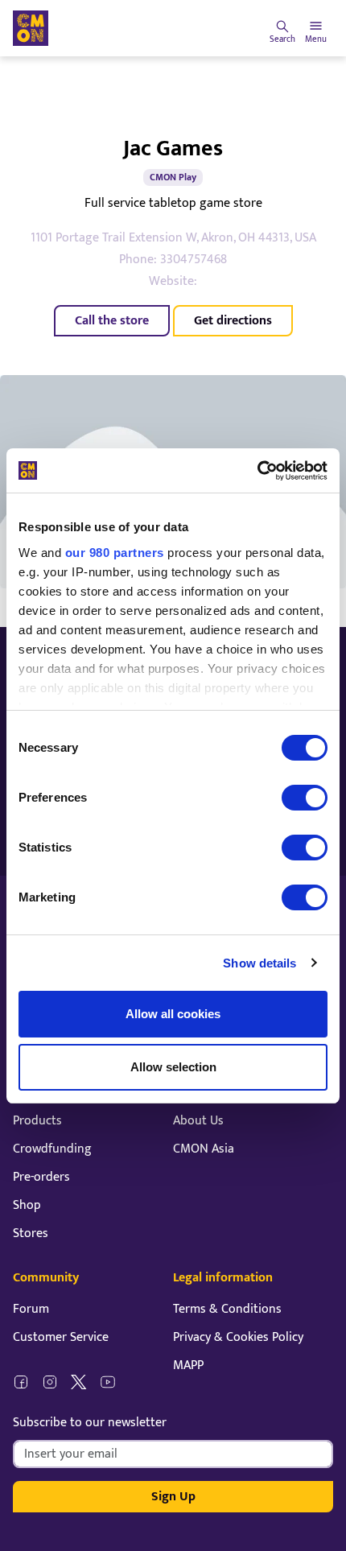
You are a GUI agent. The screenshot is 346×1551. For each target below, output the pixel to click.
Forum (31, 1309)
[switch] (304, 798)
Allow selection (173, 1067)
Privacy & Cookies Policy (238, 1337)
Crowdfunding (52, 1149)
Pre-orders (41, 1177)
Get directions (233, 321)
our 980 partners (114, 552)
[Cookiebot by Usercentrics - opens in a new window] (257, 470)
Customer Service (61, 1337)
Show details (259, 963)
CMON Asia (203, 1149)
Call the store (112, 321)
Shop (27, 1205)
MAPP (188, 1365)
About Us (198, 1121)
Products (37, 1121)
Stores (30, 1233)
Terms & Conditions (227, 1309)
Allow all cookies (173, 1014)
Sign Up (173, 1497)
